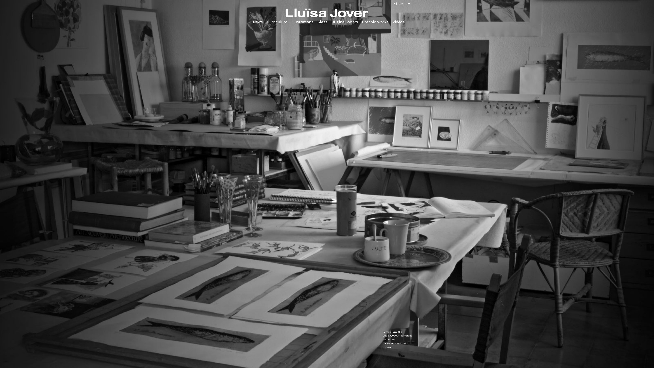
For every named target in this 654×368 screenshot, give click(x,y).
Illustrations (302, 22)
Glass (322, 22)
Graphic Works (375, 22)
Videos (398, 22)
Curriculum (277, 22)
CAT (408, 3)
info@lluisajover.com (395, 343)
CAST (402, 3)
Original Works (344, 22)
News (258, 22)
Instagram (389, 339)
